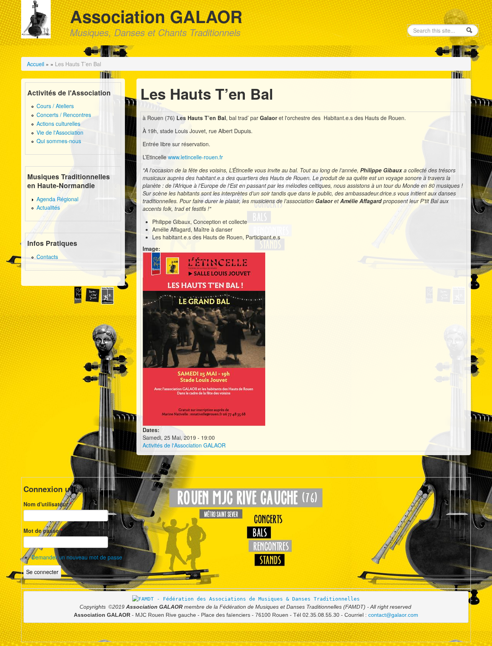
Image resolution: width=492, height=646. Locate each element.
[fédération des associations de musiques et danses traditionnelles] (246, 598)
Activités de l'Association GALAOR (184, 445)
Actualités (48, 207)
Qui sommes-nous (59, 141)
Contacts (47, 256)
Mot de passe (42, 530)
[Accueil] (36, 18)
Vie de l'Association (60, 132)
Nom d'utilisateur (47, 504)
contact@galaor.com (393, 615)
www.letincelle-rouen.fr (195, 157)
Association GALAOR (156, 16)
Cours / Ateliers (55, 106)
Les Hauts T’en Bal (78, 64)
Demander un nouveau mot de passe (77, 557)
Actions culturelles (58, 123)
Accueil (35, 64)
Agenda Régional (57, 199)
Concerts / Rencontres (64, 115)
